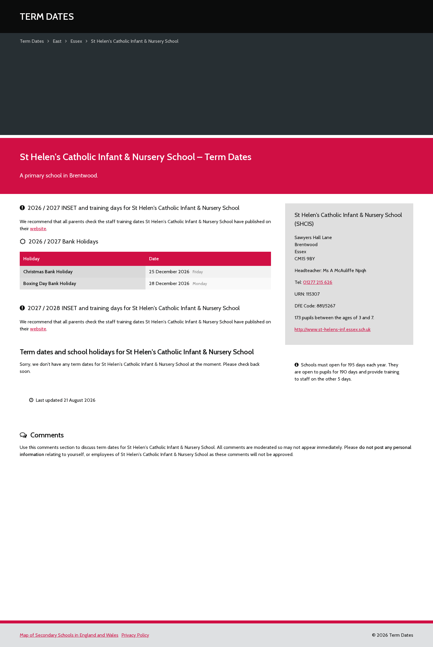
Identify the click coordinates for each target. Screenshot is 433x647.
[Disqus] (216, 536)
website (38, 228)
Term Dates (47, 16)
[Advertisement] (216, 93)
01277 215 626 (317, 282)
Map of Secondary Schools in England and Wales (69, 635)
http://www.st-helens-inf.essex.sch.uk (333, 329)
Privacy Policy (135, 635)
